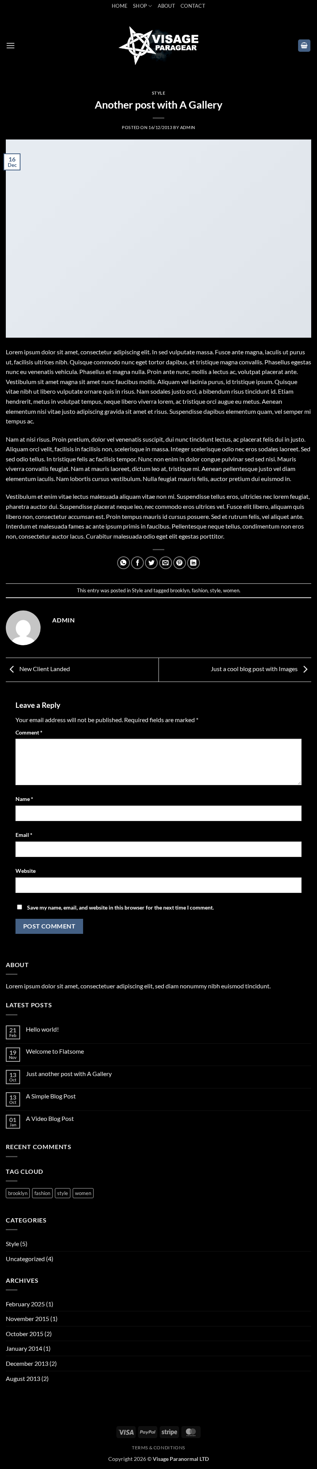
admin (187, 127)
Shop (140, 6)
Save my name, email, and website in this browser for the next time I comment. (120, 907)
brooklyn (179, 590)
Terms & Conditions (158, 1447)
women (231, 590)
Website (25, 870)
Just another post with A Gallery (69, 1073)
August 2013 (23, 1378)
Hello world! (42, 1029)
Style (158, 92)
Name (24, 799)
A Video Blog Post (50, 1118)
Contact (193, 6)
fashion (200, 590)
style (215, 590)
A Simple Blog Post (51, 1096)
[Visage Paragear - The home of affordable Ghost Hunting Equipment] (159, 45)
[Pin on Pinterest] (179, 562)
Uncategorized (25, 1258)
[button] (10, 45)
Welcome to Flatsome (55, 1051)
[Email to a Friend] (165, 562)
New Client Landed (44, 668)
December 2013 (27, 1363)
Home (120, 6)
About (166, 6)
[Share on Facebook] (137, 562)
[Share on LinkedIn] (193, 562)
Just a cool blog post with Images (255, 668)
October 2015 (24, 1333)
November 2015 (27, 1318)
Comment (29, 732)
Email (23, 834)
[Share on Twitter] (151, 562)
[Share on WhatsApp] (123, 562)
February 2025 (25, 1303)
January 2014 (24, 1348)
